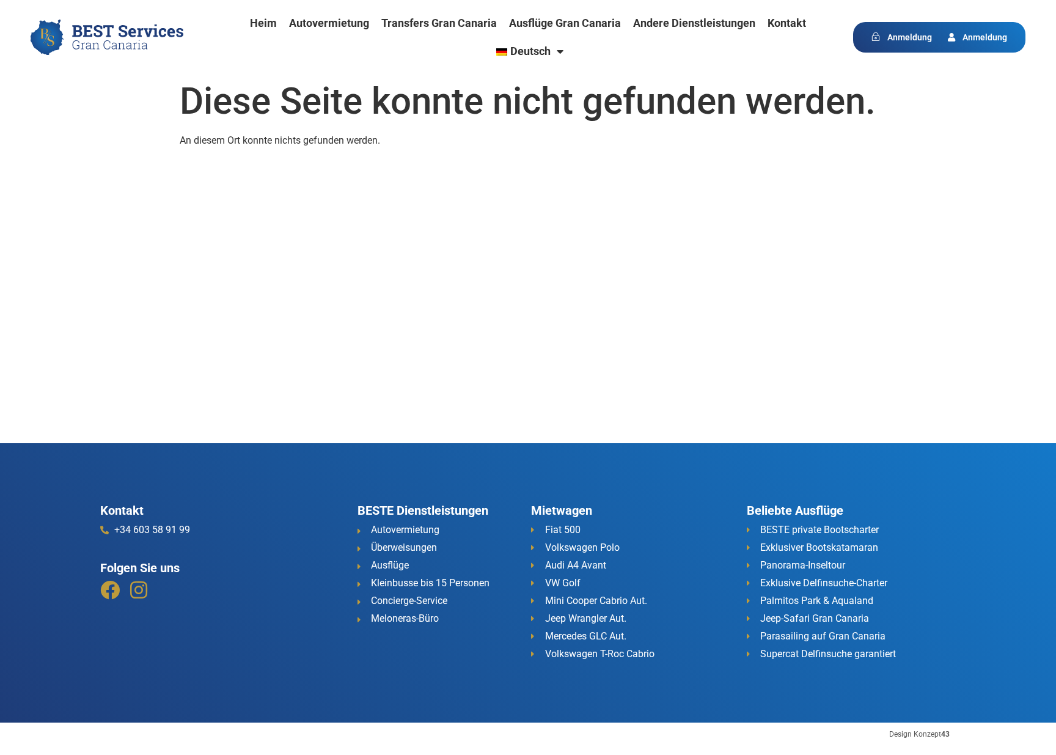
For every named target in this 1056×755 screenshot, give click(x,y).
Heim (263, 23)
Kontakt (787, 23)
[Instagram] (138, 590)
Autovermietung (329, 23)
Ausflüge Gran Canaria (565, 23)
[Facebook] (110, 590)
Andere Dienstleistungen (694, 23)
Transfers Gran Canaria (439, 23)
